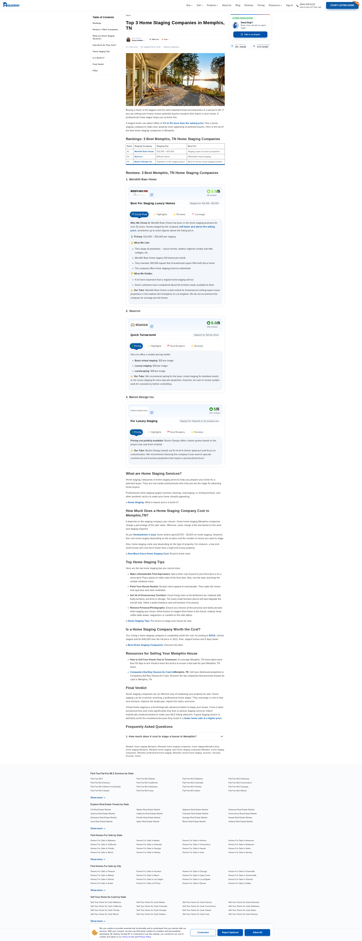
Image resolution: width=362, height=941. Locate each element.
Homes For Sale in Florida (102, 848)
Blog (238, 5)
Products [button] (211, 5)
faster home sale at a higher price (203, 718)
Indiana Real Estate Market (240, 821)
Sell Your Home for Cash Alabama (105, 902)
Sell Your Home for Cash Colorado (151, 906)
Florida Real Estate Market (148, 817)
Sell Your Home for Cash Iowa (195, 914)
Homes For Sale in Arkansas (241, 840)
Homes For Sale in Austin (101, 883)
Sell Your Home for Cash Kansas (243, 914)
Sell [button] (199, 5)
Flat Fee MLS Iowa (144, 790)
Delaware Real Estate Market (103, 817)
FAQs (95, 70)
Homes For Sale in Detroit (102, 879)
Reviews (248, 5)
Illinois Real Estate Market (194, 821)
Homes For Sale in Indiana (148, 852)
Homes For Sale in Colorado (149, 844)
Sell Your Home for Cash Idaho (242, 910)
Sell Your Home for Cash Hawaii (196, 910)
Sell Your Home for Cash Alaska (150, 902)
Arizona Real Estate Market (102, 813)
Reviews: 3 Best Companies (105, 29)
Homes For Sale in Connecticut (196, 844)
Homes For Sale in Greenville (241, 871)
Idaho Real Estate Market (147, 821)
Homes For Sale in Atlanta (102, 875)
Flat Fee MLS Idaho (191, 790)
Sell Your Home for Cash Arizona (197, 902)
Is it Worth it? (99, 58)
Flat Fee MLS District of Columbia (105, 786)
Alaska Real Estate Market (148, 809)
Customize (203, 932)
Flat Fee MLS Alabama (192, 779)
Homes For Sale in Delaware (241, 844)
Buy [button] (189, 5)
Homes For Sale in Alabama (103, 840)
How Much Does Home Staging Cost (148, 553)
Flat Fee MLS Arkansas (238, 779)
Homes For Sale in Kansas (240, 852)
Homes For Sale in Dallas (239, 883)
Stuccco (138, 156)
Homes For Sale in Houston (148, 871)
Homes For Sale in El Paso (148, 883)
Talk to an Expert (252, 34)
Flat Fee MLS (96, 779)
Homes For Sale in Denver (194, 883)
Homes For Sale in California (103, 844)
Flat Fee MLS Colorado (192, 782)
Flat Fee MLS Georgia (238, 786)
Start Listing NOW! (342, 5)
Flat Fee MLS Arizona (100, 782)
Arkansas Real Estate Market (241, 809)
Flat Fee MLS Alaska (145, 779)
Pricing (261, 5)
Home (128, 15)
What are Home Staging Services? (103, 37)
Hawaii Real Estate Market (240, 817)
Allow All (257, 932)
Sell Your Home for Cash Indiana (151, 914)
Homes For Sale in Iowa (193, 852)
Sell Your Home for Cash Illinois (104, 914)
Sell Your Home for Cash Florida (104, 910)
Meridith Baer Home (144, 151)
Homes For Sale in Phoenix (102, 871)
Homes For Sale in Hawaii (194, 848)
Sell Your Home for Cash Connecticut (199, 906)
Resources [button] (274, 5)
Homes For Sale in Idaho (239, 848)
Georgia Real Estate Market (194, 817)
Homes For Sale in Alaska (148, 840)
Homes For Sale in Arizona (194, 840)
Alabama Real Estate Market (195, 809)
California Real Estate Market (149, 813)
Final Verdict (98, 64)
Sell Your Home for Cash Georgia (151, 910)
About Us (226, 5)
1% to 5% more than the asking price (183, 123)
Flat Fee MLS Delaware (147, 786)
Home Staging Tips (101, 51)
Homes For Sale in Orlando (240, 879)
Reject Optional (230, 932)
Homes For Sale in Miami (147, 875)
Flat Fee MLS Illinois (237, 790)
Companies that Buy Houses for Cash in (152, 672)
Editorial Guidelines (171, 47)
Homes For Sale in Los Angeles (196, 879)
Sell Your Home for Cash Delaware (243, 906)
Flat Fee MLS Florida (191, 786)
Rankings (97, 23)
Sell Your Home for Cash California (106, 906)
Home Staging (136, 502)
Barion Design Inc (143, 161)
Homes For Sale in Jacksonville (242, 875)
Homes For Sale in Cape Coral (196, 875)
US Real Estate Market (100, 809)
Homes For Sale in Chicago (194, 871)
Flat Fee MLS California (147, 782)
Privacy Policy (145, 937)
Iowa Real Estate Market (101, 821)
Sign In (289, 5)
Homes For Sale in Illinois (101, 852)
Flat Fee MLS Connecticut (240, 782)
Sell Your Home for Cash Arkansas (243, 902)
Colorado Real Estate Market (195, 813)
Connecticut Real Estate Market (242, 813)
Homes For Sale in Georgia (148, 848)
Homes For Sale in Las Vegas (149, 879)
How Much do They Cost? (104, 45)
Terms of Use (128, 937)
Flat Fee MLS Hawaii (99, 790)
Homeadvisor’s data (144, 534)
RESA (212, 635)
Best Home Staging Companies (145, 645)
